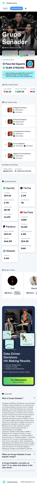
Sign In (5, 8)
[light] (26, 8)
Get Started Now (16, 8)
